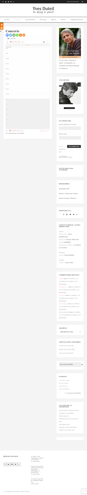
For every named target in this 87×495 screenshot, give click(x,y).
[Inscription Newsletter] (14, 1)
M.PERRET (67, 242)
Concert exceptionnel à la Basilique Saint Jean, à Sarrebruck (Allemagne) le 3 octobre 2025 (37, 469)
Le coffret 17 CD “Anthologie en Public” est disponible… (68, 281)
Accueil (7, 19)
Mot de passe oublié (65, 157)
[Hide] (0, 31)
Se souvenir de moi (62, 149)
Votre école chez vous (67, 430)
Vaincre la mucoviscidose (68, 427)
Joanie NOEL (69, 262)
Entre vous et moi (65, 349)
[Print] (20, 35)
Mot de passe (63, 134)
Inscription (63, 156)
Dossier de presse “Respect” (67, 198)
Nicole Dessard (64, 312)
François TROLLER (72, 239)
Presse (63, 19)
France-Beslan (64, 416)
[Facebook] (4, 1)
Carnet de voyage (65, 345)
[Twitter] (12, 1)
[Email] (13, 35)
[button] (44, 131)
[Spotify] (9, 1)
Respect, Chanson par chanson (68, 193)
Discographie (30, 19)
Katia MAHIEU (69, 255)
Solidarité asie (64, 424)
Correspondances (76, 19)
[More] (23, 35)
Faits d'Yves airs (64, 353)
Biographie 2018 (64, 188)
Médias (53, 19)
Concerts (17, 19)
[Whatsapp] (17, 35)
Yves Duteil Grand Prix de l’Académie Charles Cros (37, 480)
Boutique (43, 19)
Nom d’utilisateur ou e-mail (67, 124)
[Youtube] (6, 1)
